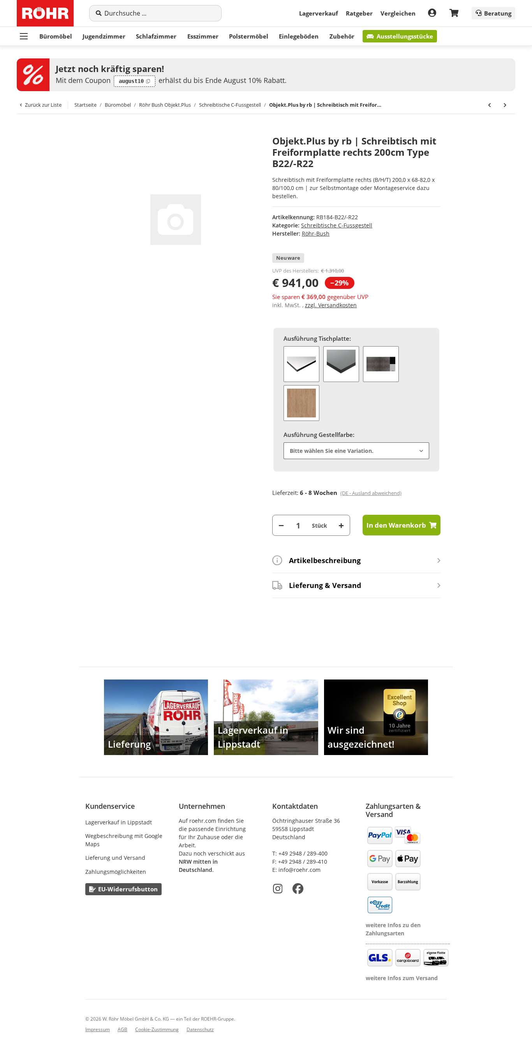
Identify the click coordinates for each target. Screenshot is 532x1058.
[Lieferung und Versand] (156, 717)
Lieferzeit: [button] (337, 492)
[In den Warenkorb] (91, 131)
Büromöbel (55, 36)
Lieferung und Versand (115, 857)
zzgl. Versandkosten (331, 305)
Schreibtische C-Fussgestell (336, 225)
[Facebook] (297, 888)
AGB (122, 1029)
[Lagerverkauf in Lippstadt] (266, 717)
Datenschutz (200, 1029)
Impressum (97, 1029)
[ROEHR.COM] (45, 13)
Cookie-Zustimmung (157, 1029)
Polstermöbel (248, 36)
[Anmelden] (432, 13)
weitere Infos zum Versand (402, 978)
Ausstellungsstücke (405, 36)
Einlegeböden (299, 36)
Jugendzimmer (104, 36)
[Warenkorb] (454, 13)
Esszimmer (202, 36)
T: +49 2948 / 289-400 (300, 853)
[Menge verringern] (281, 525)
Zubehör (341, 36)
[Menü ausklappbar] (24, 36)
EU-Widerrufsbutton (128, 889)
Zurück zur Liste (43, 104)
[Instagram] (277, 888)
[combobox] (356, 450)
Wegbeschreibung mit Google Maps (123, 840)
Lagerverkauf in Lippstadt (118, 822)
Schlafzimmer (156, 36)
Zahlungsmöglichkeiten (115, 871)
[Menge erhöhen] (341, 525)
